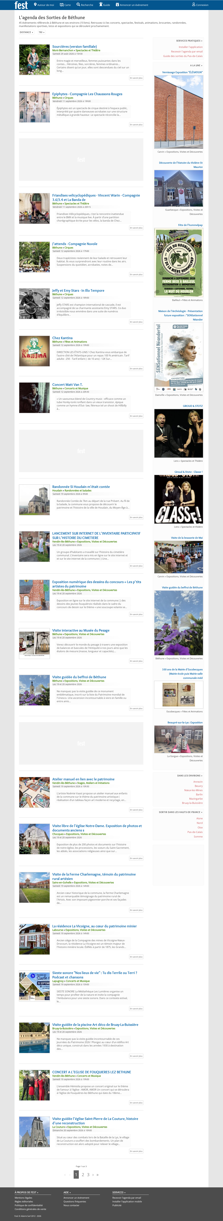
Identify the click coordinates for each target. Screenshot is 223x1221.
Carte (67, 5)
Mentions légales (23, 1197)
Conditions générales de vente (30, 1209)
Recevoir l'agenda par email (187, 51)
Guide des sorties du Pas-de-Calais (183, 56)
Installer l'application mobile (127, 1201)
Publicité (116, 1205)
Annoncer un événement (134, 5)
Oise (200, 827)
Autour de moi (45, 5)
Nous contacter (71, 1205)
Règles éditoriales (24, 1201)
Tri (42, 32)
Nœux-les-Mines (193, 790)
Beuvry (199, 786)
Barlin (199, 794)
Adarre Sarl (26, 1216)
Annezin (198, 781)
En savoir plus (136, 78)
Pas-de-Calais (195, 832)
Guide (106, 5)
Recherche (87, 5)
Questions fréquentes (75, 1201)
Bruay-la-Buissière (192, 803)
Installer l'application (191, 47)
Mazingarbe (196, 798)
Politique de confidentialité (29, 1205)
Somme (198, 836)
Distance (26, 32)
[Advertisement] (81, 159)
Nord (200, 823)
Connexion (202, 5)
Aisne (199, 818)
